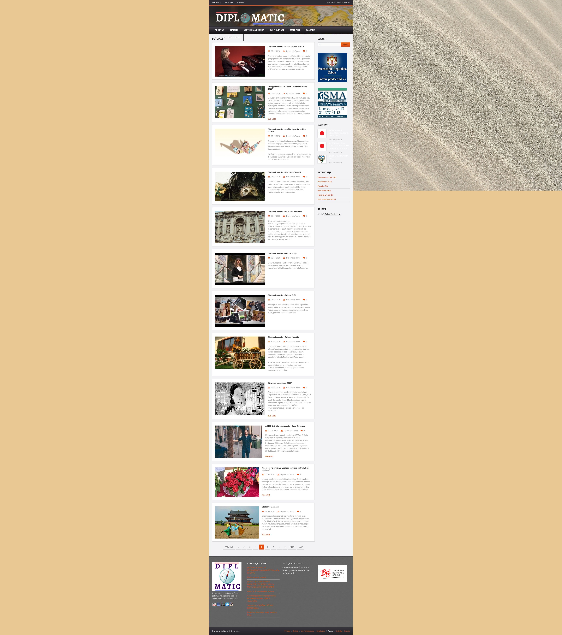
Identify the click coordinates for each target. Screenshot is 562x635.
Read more (272, 119)
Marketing (229, 3)
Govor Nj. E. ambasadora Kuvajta (338, 157)
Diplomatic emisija (325, 177)
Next (292, 547)
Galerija (339, 631)
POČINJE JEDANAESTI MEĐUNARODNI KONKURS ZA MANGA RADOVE (338, 133)
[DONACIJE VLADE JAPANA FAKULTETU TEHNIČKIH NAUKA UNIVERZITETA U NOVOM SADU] (322, 146)
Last (301, 547)
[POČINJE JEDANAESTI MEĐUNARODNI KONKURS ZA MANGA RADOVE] (322, 133)
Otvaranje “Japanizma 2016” (280, 383)
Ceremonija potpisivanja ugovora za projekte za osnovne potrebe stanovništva (261, 598)
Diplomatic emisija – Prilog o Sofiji (282, 295)
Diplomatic (216, 3)
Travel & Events (324, 195)
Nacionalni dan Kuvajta (256, 577)
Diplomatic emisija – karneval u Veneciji (284, 172)
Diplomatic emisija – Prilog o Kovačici (283, 337)
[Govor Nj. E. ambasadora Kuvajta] (322, 159)
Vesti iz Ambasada (335, 139)
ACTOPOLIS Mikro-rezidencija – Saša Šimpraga (285, 426)
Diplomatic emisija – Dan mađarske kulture (286, 47)
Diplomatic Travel (293, 51)
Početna (287, 631)
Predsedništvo (323, 182)
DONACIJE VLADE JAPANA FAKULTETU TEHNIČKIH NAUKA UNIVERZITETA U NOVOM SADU (339, 145)
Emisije (295, 631)
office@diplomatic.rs (340, 3)
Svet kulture (322, 191)
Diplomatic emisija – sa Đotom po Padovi (285, 211)
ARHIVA (321, 214)
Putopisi (321, 186)
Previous (229, 547)
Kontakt (240, 3)
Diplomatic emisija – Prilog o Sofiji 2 (282, 253)
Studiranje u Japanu (270, 507)
